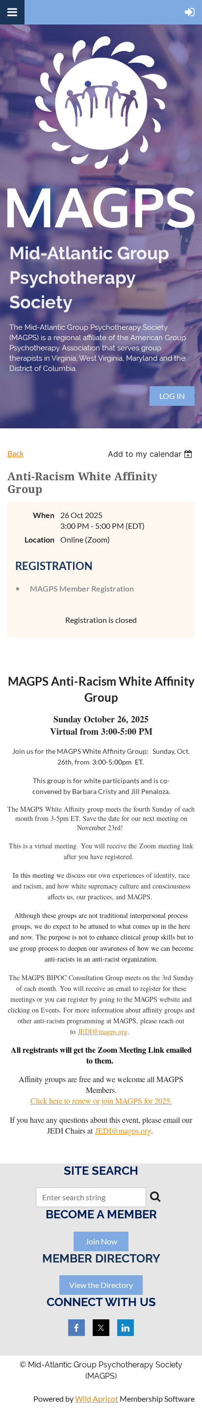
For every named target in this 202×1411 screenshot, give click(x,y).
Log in (172, 395)
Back (15, 453)
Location (39, 539)
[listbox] (151, 454)
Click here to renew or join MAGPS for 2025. (101, 1100)
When (43, 515)
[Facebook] (76, 1327)
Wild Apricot (96, 1398)
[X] (101, 1327)
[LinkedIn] (125, 1327)
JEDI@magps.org (102, 1031)
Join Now (101, 1241)
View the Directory (101, 1284)
